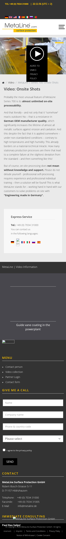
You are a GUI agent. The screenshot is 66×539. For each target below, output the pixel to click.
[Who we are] (33, 345)
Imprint (19, 531)
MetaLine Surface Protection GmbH (36, 527)
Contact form (12, 382)
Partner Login (12, 377)
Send (10, 462)
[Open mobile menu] (61, 27)
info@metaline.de (27, 506)
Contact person (14, 366)
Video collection (14, 372)
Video (11, 82)
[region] (33, 304)
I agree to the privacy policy (19, 450)
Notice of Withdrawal (25, 535)
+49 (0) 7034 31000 (18, 3)
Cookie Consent (43, 535)
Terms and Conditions (35, 531)
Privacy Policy (54, 531)
